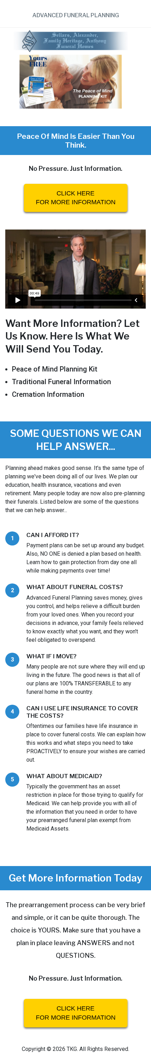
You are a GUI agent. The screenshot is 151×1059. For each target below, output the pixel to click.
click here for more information (76, 198)
